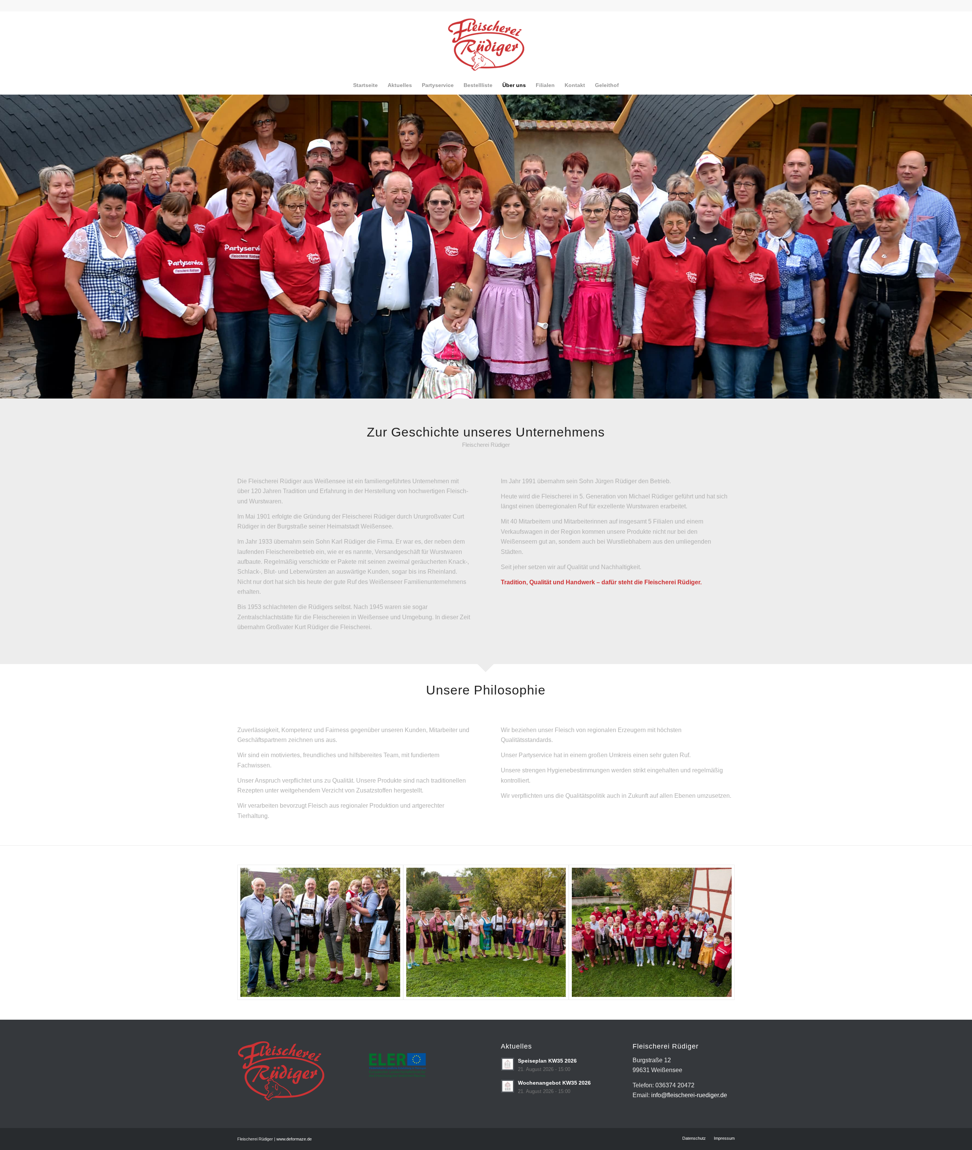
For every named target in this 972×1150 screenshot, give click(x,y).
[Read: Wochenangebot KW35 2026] (507, 1086)
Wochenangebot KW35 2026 (554, 1083)
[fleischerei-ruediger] (486, 43)
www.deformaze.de (294, 1139)
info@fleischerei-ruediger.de (689, 1095)
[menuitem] (365, 85)
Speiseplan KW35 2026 (547, 1061)
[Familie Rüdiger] (320, 932)
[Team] (486, 932)
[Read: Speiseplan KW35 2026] (507, 1064)
